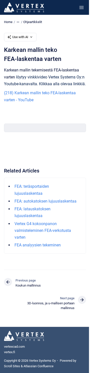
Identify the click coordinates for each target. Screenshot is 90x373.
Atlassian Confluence (39, 366)
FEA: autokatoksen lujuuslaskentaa (45, 201)
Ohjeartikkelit (32, 22)
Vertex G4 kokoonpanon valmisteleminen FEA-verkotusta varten (42, 230)
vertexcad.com (14, 346)
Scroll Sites (12, 366)
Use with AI (20, 37)
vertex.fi (9, 352)
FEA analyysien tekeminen (37, 245)
